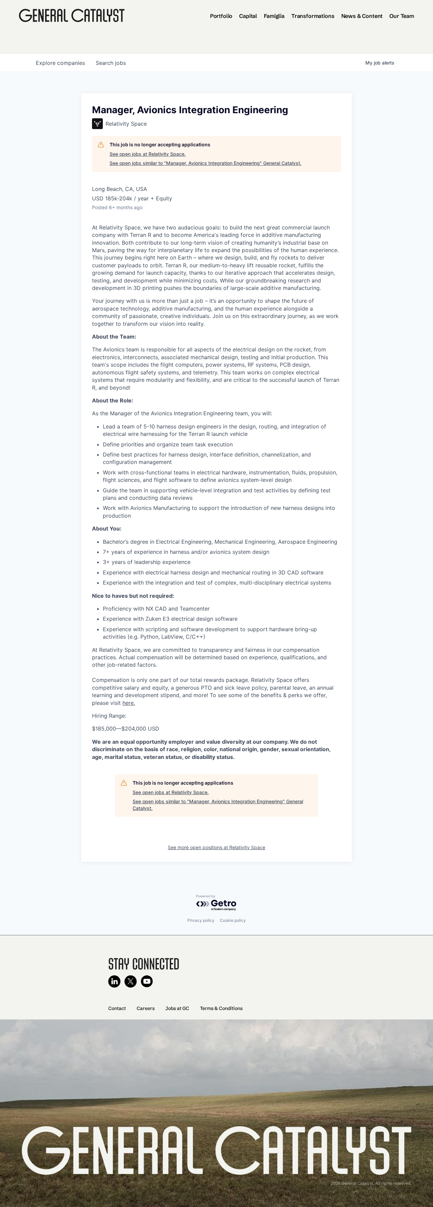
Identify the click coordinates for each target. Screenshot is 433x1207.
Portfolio (221, 16)
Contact (117, 1008)
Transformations (313, 16)
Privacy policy (200, 920)
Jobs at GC (177, 1008)
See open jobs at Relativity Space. (148, 154)
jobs (111, 62)
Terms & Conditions (221, 1008)
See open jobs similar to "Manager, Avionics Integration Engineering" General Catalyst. (205, 163)
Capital (248, 16)
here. (128, 702)
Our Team (401, 16)
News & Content (362, 16)
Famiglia (274, 16)
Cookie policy (233, 920)
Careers (146, 1008)
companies (60, 62)
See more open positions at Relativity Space (216, 847)
